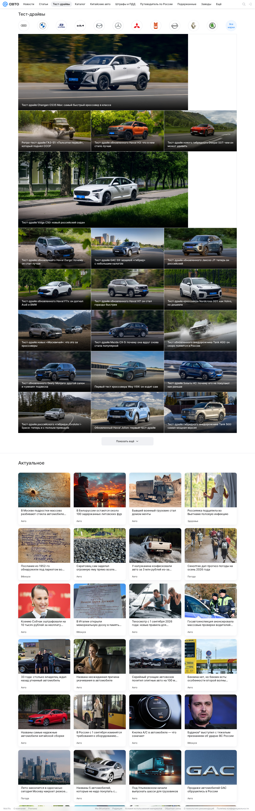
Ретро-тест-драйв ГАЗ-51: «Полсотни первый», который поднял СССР (52, 144)
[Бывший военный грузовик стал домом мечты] (155, 499)
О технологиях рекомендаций (199, 808)
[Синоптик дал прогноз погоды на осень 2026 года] (211, 554)
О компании (20, 808)
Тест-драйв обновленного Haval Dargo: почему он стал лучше (52, 261)
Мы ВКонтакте (102, 808)
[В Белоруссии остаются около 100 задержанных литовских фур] (100, 499)
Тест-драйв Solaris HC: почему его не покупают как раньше (199, 384)
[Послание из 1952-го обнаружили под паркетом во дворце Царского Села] (44, 554)
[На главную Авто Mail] (13, 4)
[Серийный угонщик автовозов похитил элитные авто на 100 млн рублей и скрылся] (155, 665)
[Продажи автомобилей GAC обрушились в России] (211, 776)
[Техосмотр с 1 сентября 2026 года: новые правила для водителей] (155, 610)
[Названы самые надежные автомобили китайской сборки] (44, 721)
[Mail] (5, 4)
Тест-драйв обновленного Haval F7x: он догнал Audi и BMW (52, 303)
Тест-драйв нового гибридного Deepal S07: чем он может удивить (200, 144)
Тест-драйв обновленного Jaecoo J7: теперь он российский (198, 261)
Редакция (117, 808)
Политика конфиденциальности (233, 808)
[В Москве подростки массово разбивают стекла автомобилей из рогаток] (44, 499)
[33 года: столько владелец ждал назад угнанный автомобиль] (44, 665)
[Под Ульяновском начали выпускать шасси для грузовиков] (155, 776)
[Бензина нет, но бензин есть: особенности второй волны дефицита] (211, 665)
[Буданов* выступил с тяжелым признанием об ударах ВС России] (211, 721)
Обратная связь (173, 808)
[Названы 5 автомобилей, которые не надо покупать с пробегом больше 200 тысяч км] (100, 776)
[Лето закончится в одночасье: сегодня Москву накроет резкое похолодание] (44, 776)
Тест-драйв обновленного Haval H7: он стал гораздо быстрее (123, 303)
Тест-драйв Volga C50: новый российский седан (53, 222)
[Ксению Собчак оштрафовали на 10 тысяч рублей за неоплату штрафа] (44, 610)
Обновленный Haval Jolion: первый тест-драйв (125, 427)
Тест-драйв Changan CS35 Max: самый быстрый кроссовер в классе (66, 105)
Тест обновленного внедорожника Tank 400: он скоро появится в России (199, 344)
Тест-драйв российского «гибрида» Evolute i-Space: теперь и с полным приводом (52, 426)
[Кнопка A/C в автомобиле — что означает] (155, 721)
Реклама (32, 808)
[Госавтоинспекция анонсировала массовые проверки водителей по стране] (211, 610)
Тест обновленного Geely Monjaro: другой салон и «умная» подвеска (53, 384)
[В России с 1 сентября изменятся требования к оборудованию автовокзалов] (100, 721)
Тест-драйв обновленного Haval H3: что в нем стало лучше (124, 144)
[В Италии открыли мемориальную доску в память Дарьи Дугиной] (100, 610)
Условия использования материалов (143, 808)
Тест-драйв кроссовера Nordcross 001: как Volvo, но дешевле (200, 303)
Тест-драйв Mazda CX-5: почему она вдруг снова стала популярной (127, 344)
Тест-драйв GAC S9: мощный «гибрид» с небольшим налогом (120, 261)
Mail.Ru (7, 808)
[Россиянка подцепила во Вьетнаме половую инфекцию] (211, 499)
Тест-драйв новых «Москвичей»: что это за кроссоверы (50, 344)
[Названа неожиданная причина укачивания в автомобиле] (100, 665)
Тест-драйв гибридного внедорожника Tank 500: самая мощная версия (200, 426)
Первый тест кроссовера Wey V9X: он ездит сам (126, 386)
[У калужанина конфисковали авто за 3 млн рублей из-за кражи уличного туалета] (155, 554)
